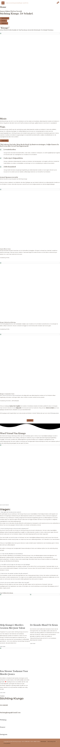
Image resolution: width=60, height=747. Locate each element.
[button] (30, 512)
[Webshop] (2, 716)
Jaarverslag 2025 (51, 741)
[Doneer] (2, 724)
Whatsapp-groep (54, 413)
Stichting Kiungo (23, 568)
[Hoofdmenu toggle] (2, 2)
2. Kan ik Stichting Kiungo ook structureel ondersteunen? (14, 528)
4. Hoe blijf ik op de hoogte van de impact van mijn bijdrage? (15, 564)
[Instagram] (2, 731)
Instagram (3, 734)
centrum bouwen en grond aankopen (11, 395)
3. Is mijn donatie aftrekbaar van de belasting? (11, 553)
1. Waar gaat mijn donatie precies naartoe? (10, 512)
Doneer (2, 727)
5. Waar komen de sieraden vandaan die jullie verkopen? (14, 573)
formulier (15, 537)
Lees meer (2, 646)
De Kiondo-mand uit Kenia (44, 625)
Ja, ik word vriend (4, 504)
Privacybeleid (7, 743)
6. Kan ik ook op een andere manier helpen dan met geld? (14, 582)
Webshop (3, 720)
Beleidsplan (43, 741)
